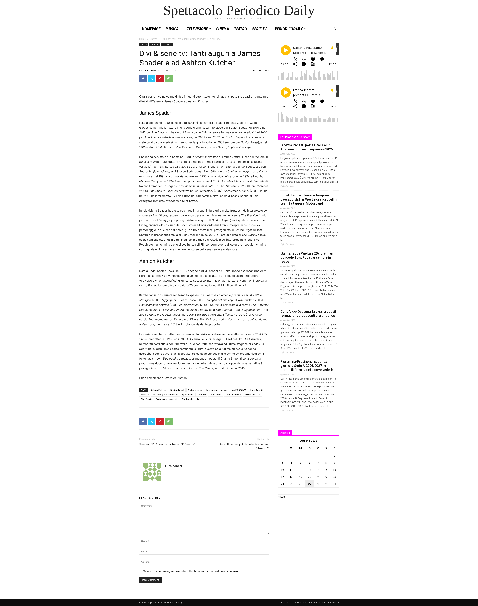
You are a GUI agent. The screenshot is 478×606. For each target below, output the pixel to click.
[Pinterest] (160, 78)
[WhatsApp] (169, 78)
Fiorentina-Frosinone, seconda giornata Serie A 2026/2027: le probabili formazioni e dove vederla (307, 366)
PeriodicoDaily (289, 29)
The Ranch (187, 399)
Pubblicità (333, 602)
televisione (215, 394)
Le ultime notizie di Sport (295, 136)
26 (300, 484)
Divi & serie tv (195, 390)
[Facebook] (143, 78)
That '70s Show (233, 394)
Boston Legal (177, 390)
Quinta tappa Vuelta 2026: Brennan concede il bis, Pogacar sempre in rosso (306, 257)
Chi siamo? (285, 602)
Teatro (240, 29)
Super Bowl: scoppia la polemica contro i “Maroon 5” (244, 446)
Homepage (151, 29)
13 (309, 469)
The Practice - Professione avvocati (159, 399)
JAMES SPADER (239, 390)
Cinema (222, 29)
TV (198, 399)
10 (282, 469)
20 (309, 477)
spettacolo (187, 394)
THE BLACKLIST (252, 394)
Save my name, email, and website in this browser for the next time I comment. (191, 571)
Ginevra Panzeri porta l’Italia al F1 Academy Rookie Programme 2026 (306, 147)
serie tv (145, 394)
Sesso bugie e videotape (165, 394)
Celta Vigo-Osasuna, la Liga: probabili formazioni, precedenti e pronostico (308, 313)
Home (142, 39)
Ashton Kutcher (158, 390)
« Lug (281, 496)
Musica (172, 29)
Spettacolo (154, 44)
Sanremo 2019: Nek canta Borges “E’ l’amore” (167, 444)
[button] (334, 29)
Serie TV (259, 29)
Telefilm (201, 394)
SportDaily (300, 602)
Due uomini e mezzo (216, 390)
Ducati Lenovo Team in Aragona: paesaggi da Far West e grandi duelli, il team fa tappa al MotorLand (308, 199)
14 (317, 469)
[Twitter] (151, 78)
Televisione (197, 29)
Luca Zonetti (150, 70)
